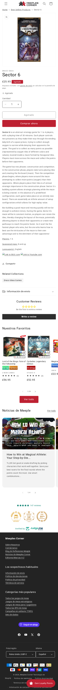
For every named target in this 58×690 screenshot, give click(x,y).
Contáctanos (11, 548)
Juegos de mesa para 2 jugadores (20, 605)
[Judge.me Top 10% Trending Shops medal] (42, 516)
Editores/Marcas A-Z (14, 558)
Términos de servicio (14, 583)
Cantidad (6, 98)
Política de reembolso (23, 678)
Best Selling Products (20, 10)
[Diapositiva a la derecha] (35, 391)
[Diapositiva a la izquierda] (23, 391)
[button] (6, 3)
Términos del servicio (22, 683)
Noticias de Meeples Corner (17, 554)
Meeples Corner (26, 675)
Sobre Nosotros (12, 545)
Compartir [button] (11, 264)
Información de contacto (19, 687)
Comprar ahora (29, 123)
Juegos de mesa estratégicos (18, 601)
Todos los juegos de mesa (17, 598)
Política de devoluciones (16, 576)
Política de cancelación (42, 687)
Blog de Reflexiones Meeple (17, 551)
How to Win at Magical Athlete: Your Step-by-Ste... (27, 456)
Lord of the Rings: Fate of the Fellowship (14, 362)
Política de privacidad (15, 580)
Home (5, 10)
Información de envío (15, 573)
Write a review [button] (29, 316)
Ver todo (29, 399)
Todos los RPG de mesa (16, 608)
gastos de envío (26, 86)
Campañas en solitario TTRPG (19, 611)
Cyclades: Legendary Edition (36, 362)
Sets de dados (11, 615)
